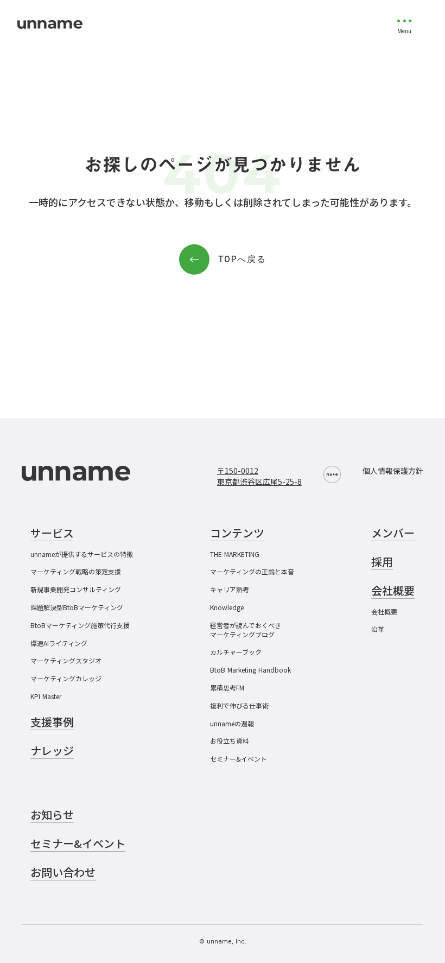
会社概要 (384, 611)
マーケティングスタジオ (65, 660)
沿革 (377, 629)
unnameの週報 (232, 723)
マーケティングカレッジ (65, 678)
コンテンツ (237, 533)
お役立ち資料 (229, 741)
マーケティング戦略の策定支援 (75, 571)
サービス (52, 533)
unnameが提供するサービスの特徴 (81, 554)
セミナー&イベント (238, 759)
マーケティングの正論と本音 (252, 571)
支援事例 (52, 722)
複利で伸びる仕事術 (239, 705)
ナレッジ (52, 750)
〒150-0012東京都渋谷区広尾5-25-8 (259, 476)
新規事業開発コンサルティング (75, 589)
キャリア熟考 (229, 589)
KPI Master (45, 696)
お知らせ (52, 814)
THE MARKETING (234, 554)
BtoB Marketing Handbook (250, 670)
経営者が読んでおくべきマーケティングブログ (245, 630)
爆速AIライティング (58, 643)
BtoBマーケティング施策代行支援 (80, 625)
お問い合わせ (63, 872)
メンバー (393, 533)
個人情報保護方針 (393, 471)
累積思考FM (227, 687)
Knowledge (227, 607)
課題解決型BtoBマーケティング (76, 607)
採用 (382, 561)
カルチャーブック (236, 652)
